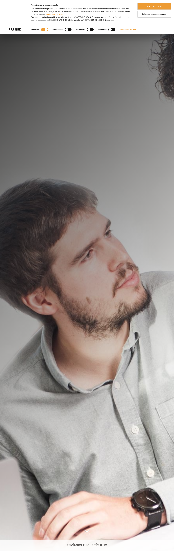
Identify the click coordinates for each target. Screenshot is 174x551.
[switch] (68, 29)
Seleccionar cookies (127, 29)
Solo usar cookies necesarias (154, 14)
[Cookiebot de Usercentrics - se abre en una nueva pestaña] (15, 29)
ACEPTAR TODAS (154, 6)
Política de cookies (54, 14)
